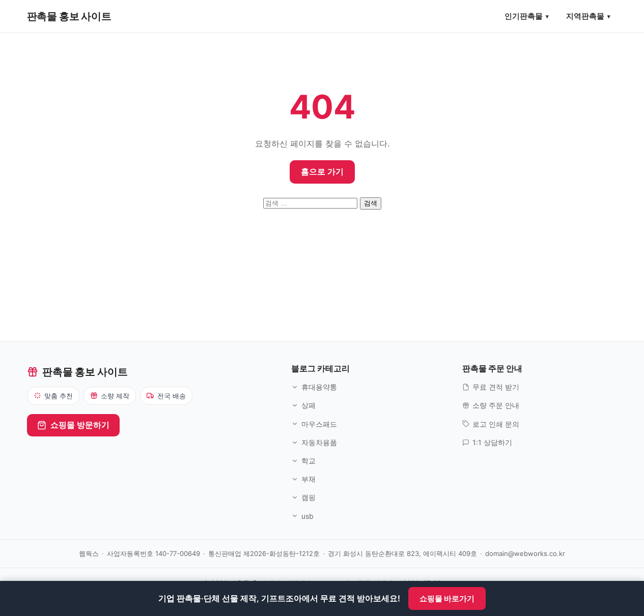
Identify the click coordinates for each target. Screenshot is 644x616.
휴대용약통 (319, 387)
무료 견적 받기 (495, 387)
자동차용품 (319, 442)
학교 (308, 460)
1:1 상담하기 (492, 442)
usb (307, 516)
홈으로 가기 (322, 171)
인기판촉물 (524, 16)
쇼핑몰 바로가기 (446, 598)
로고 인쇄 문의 (495, 424)
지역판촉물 (585, 16)
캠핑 (308, 497)
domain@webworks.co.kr (525, 553)
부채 (308, 479)
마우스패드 (319, 424)
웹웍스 (89, 553)
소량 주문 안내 (495, 405)
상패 (308, 405)
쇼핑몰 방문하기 (79, 425)
